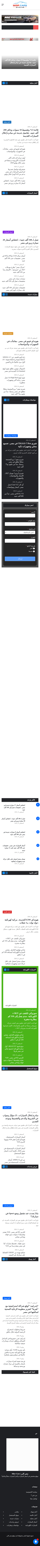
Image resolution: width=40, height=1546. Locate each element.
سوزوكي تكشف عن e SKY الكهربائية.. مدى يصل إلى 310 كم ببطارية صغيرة (13, 941)
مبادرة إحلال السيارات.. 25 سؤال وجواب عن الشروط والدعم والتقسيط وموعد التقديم (20, 1118)
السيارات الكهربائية (29, 970)
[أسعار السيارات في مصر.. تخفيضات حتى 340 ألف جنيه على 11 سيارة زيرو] (32, 850)
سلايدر (17, 1512)
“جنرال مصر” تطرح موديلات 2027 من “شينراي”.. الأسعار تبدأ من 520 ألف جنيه (14, 269)
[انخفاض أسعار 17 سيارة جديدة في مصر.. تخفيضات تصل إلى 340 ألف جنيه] (32, 810)
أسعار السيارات (32, 193)
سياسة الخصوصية (31, 1492)
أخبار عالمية (33, 873)
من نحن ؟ (34, 1495)
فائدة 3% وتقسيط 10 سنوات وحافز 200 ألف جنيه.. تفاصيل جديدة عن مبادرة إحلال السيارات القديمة (20, 62)
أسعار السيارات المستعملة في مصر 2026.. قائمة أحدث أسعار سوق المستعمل (14, 1150)
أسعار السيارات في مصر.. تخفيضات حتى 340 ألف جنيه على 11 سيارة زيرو (14, 848)
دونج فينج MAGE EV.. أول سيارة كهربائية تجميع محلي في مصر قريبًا (14, 1048)
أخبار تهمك (32, 1259)
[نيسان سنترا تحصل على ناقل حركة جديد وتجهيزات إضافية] (32, 864)
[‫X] (22, 1480)
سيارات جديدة (32, 294)
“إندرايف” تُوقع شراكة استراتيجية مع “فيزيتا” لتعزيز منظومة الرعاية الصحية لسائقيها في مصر (21, 1309)
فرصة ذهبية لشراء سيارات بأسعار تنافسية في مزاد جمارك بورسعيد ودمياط (14, 1363)
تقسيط (31, 551)
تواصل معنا (33, 1499)
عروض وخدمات (32, 1166)
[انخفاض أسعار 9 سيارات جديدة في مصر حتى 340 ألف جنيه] (32, 837)
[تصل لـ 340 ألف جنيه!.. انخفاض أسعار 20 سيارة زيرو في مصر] (32, 824)
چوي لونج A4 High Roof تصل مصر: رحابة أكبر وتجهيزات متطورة (15, 380)
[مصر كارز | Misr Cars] (20, 5)
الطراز (32, 537)
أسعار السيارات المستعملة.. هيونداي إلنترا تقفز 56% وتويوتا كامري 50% (14, 1139)
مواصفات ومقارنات (29, 400)
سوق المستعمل (32, 1068)
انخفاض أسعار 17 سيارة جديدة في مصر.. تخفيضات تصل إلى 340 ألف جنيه (14, 807)
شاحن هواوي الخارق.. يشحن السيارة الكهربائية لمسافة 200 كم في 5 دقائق (13, 952)
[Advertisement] (20, 776)
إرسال (20, 559)
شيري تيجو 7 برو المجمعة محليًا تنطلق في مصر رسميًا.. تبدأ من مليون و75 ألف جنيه (14, 391)
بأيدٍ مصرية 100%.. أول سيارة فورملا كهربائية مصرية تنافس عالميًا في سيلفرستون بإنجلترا (14, 1352)
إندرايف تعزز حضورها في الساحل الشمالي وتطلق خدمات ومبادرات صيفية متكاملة (13, 1341)
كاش (31, 548)
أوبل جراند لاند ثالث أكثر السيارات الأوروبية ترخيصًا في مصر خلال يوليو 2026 (14, 160)
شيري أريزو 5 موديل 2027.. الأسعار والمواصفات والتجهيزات (14, 475)
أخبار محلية (33, 83)
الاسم (32, 512)
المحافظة (31, 529)
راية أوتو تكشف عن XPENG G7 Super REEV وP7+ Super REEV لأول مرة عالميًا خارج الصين (14, 359)
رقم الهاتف (31, 521)
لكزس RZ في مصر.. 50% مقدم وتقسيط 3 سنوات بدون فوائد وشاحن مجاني (13, 1060)
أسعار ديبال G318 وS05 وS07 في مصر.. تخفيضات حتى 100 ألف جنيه (13, 258)
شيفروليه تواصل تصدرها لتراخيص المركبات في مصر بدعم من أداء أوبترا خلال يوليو (14, 171)
